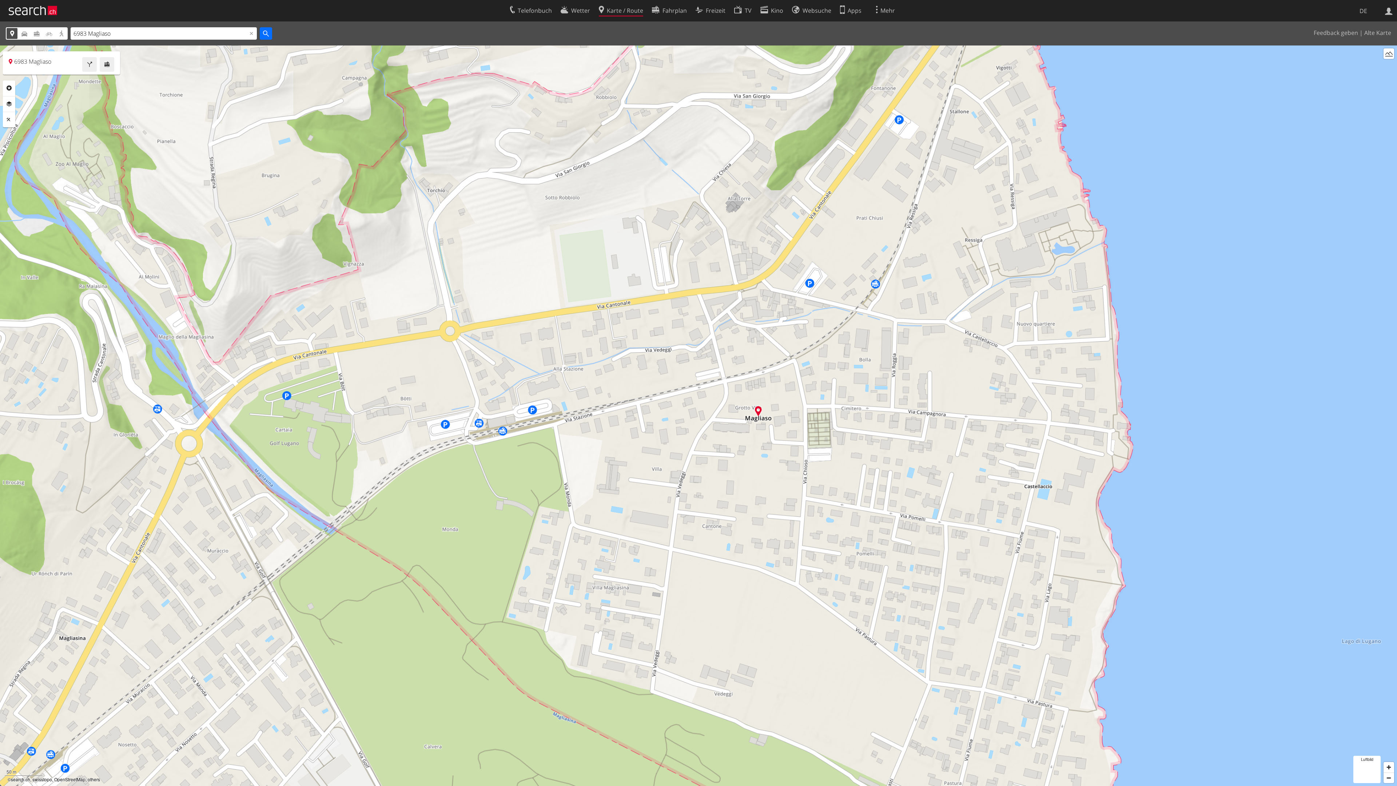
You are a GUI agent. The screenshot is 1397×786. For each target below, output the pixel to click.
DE (1363, 11)
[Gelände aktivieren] (1389, 53)
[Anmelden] (1389, 10)
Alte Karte (1377, 33)
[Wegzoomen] (1389, 778)
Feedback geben (1336, 33)
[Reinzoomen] (1389, 767)
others (94, 779)
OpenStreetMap (69, 779)
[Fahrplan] (107, 64)
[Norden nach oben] (1389, 67)
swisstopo (42, 779)
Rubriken (9, 88)
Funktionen (9, 119)
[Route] (89, 64)
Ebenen (9, 104)
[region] (698, 415)
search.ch (20, 779)
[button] (758, 411)
